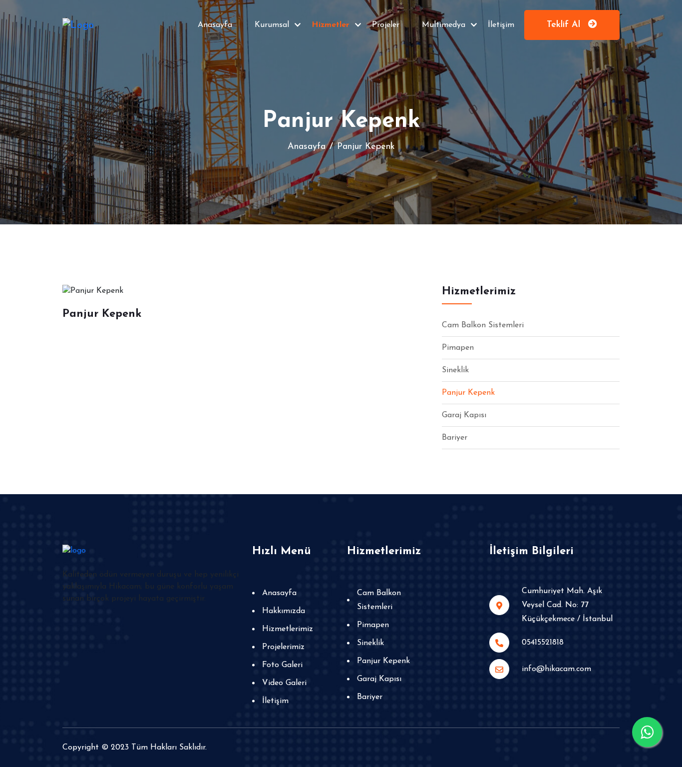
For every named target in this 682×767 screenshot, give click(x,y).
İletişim (501, 25)
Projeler (385, 25)
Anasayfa (215, 25)
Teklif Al (565, 24)
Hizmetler (330, 25)
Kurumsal (272, 25)
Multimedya (443, 25)
